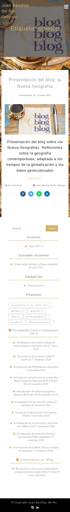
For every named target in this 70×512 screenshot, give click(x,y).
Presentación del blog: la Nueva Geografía (36, 264)
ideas (15, 317)
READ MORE (35, 178)
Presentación (25, 95)
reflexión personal (39, 322)
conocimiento (20, 305)
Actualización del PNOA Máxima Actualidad (36, 367)
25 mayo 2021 (44, 95)
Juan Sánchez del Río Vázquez (50, 185)
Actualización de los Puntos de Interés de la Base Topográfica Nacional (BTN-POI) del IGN (36, 380)
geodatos (17, 311)
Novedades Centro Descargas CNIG (35, 332)
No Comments (15, 185)
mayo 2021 (34, 246)
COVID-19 (42, 305)
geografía (37, 311)
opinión (17, 322)
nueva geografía (36, 317)
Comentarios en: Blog (37, 459)
